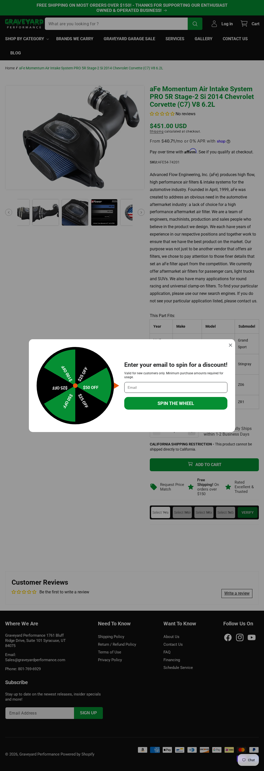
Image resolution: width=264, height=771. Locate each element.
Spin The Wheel (176, 403)
